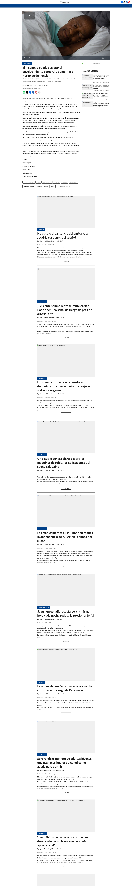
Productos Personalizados (78, 6)
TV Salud (46, 6)
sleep (52, 186)
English (99, 6)
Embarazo (53, 6)
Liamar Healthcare (30, 85)
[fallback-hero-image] (87, 77)
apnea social (77, 858)
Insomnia (64, 182)
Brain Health (73, 182)
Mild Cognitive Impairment (64, 186)
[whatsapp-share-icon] (24, 93)
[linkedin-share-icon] (33, 93)
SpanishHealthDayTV (42, 85)
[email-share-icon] (36, 93)
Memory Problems (29, 182)
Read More (66, 261)
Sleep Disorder (46, 182)
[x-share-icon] (27, 93)
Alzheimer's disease (42, 186)
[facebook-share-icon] (30, 93)
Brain (38, 182)
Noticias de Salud (37, 6)
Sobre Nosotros (91, 6)
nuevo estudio (52, 331)
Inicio (29, 6)
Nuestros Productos (63, 6)
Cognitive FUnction (29, 186)
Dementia (56, 182)
